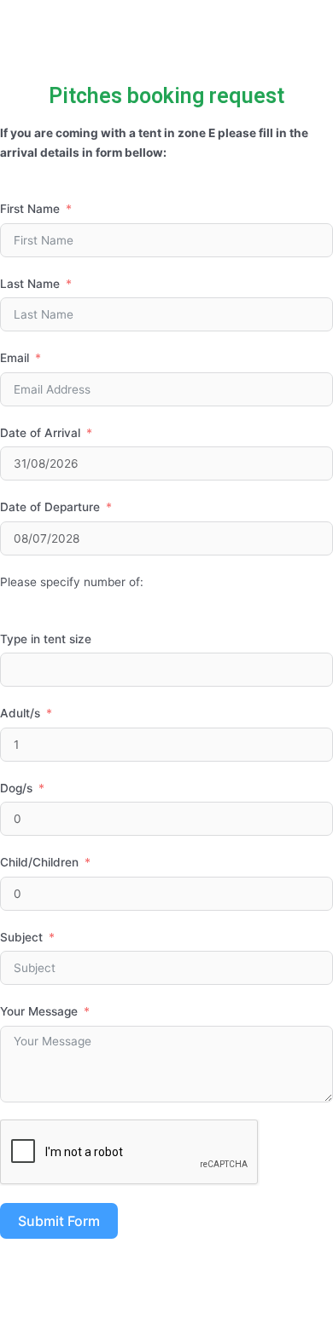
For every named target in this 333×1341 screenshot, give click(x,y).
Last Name (30, 284)
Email (14, 358)
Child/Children (39, 862)
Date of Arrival (40, 433)
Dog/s (16, 788)
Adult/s (20, 713)
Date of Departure (50, 507)
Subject (21, 937)
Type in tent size (45, 639)
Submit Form (59, 1220)
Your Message (39, 1011)
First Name (30, 209)
